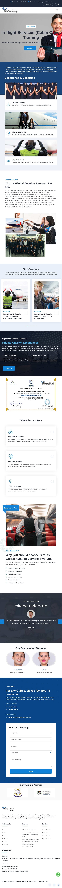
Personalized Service (39, 355)
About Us (4, 832)
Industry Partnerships (14, 574)
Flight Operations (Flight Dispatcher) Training (43, 315)
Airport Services (18, 160)
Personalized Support (14, 580)
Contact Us (5, 844)
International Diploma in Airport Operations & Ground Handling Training (30, 834)
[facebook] (49, 885)
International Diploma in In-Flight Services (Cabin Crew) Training (12, 316)
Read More (42, 48)
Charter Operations (19, 132)
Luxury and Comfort (9, 355)
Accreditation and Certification (16, 568)
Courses (4, 835)
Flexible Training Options (15, 577)
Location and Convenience (15, 583)
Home (3, 829)
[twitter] (54, 885)
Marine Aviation (46, 835)
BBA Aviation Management (29, 829)
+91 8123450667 (13, 710)
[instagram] (58, 885)
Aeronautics (45, 832)
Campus (4, 841)
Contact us (9, 368)
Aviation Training (18, 102)
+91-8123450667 (12, 869)
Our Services (5, 838)
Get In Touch (48, 4)
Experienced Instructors (15, 571)
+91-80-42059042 (21, 2)
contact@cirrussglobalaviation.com (42, 2)
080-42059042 (12, 707)
